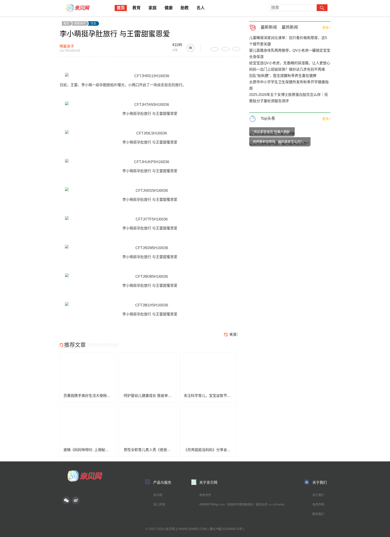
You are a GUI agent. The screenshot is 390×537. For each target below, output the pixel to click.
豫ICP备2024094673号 (226, 529)
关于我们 (318, 495)
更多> (326, 27)
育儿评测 (159, 504)
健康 (169, 8)
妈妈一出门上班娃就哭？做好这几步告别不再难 (287, 69)
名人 (201, 8)
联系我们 (318, 514)
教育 (136, 8)
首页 (121, 8)
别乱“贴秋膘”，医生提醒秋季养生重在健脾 (282, 76)
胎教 (185, 8)
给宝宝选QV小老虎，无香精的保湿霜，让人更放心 (289, 63)
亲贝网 (157, 495)
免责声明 (318, 504)
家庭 (153, 8)
